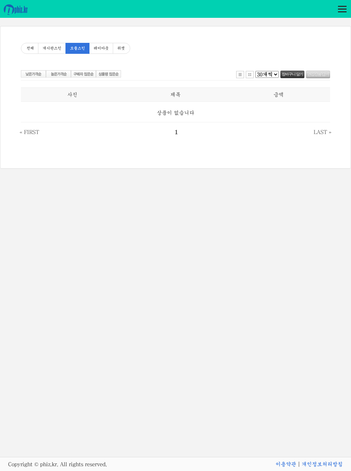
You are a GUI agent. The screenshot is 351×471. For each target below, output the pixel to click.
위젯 (121, 48)
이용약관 (286, 464)
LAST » (322, 132)
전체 (30, 48)
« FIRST (29, 132)
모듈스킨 (77, 48)
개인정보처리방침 (322, 464)
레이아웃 (101, 48)
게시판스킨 (52, 48)
